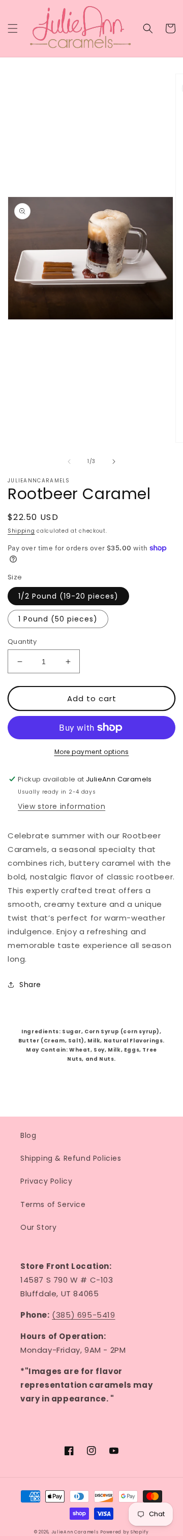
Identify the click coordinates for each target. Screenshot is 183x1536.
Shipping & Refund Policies (70, 1158)
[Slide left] (69, 461)
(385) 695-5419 (83, 1315)
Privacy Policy (46, 1181)
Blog (28, 1135)
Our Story (38, 1227)
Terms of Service (53, 1204)
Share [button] (30, 984)
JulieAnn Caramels (75, 1532)
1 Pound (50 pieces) (58, 619)
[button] (13, 28)
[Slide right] (114, 461)
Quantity (22, 641)
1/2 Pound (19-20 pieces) (68, 596)
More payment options (91, 751)
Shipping (21, 531)
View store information (61, 806)
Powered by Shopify (124, 1532)
